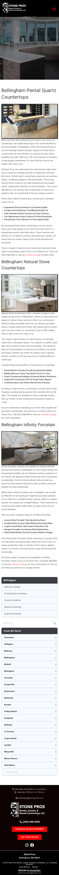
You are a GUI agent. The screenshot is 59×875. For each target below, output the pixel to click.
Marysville (9, 752)
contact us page (33, 255)
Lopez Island (10, 738)
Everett (7, 705)
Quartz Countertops (12, 614)
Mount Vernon (10, 758)
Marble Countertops (12, 607)
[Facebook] (32, 845)
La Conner (9, 731)
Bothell (7, 664)
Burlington (9, 671)
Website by (29, 870)
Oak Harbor (9, 765)
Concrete (8, 678)
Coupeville (9, 684)
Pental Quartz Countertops (15, 593)
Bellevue (8, 651)
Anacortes (9, 637)
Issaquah (8, 718)
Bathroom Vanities (12, 587)
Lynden (7, 745)
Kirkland (8, 725)
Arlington (8, 644)
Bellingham (9, 657)
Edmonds (8, 698)
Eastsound (9, 691)
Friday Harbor (10, 711)
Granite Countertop (12, 600)
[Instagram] (27, 845)
